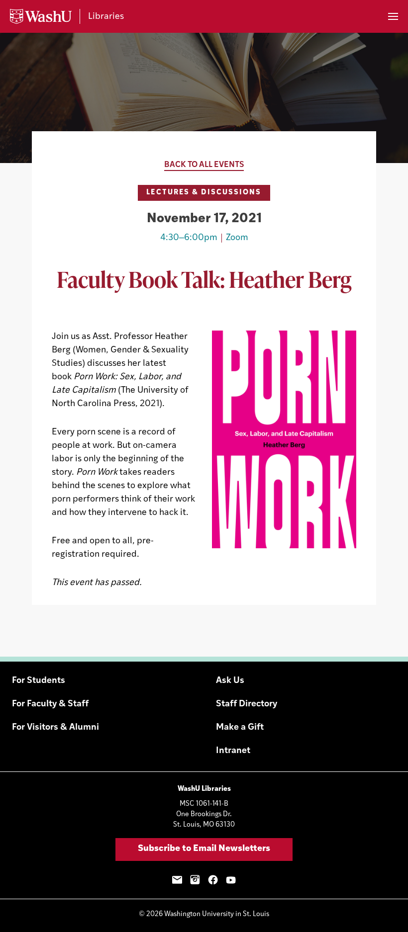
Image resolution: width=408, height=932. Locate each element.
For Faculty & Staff (50, 704)
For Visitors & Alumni (55, 727)
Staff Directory (246, 704)
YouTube (231, 880)
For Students (38, 681)
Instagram (195, 880)
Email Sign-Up (177, 880)
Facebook (213, 880)
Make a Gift (240, 727)
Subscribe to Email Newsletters (204, 849)
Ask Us (230, 681)
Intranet (233, 751)
